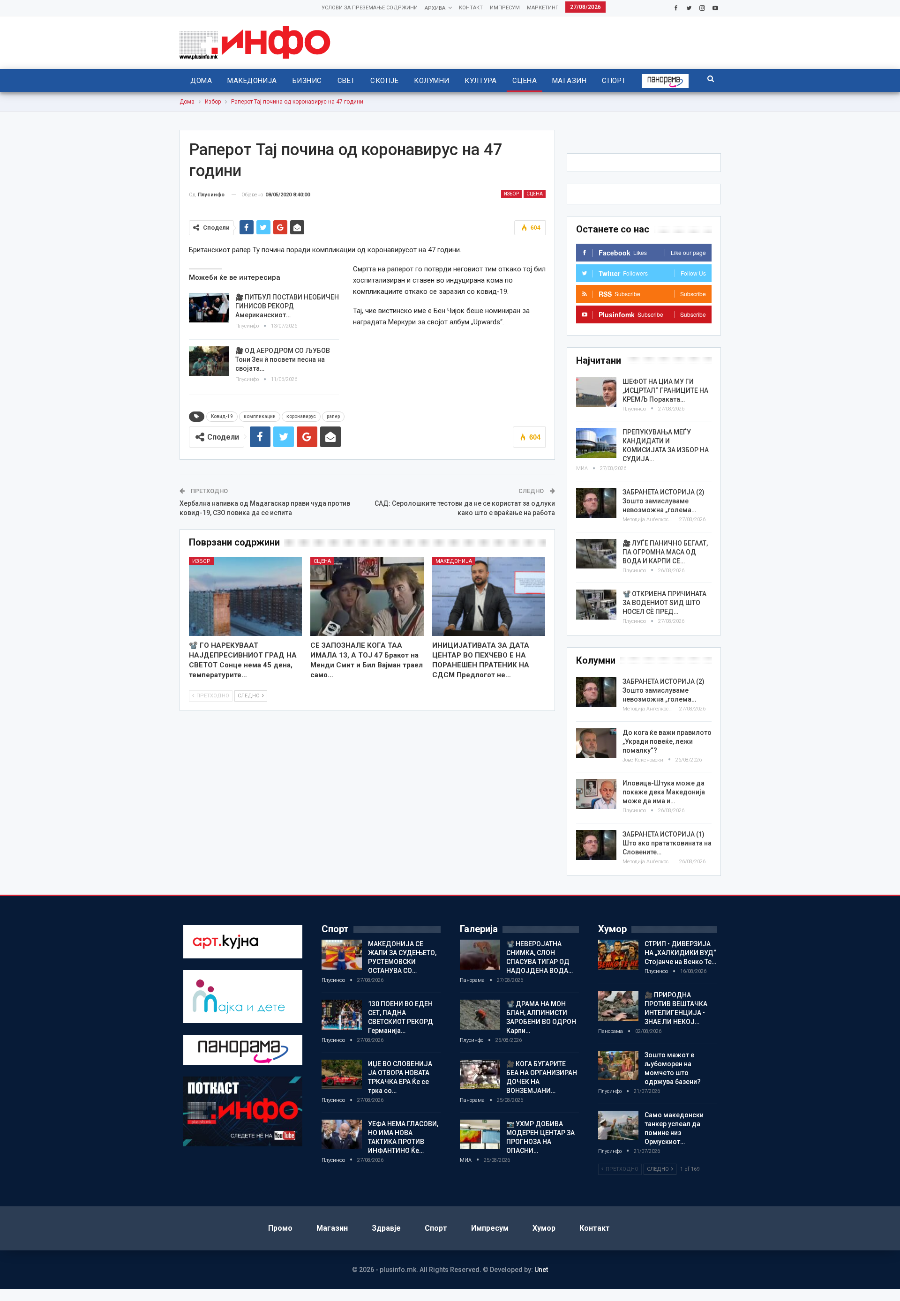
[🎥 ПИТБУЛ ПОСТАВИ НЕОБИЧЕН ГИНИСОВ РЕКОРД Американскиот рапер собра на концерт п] (209, 308)
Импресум (505, 8)
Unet (541, 1269)
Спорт (614, 80)
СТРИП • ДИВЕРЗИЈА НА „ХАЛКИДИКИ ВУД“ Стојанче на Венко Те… (680, 952)
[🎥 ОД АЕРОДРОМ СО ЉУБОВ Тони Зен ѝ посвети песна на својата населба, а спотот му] (209, 361)
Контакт (471, 8)
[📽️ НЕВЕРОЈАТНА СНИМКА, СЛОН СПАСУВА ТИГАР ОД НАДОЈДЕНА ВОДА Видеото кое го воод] (480, 955)
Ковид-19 (222, 416)
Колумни (431, 80)
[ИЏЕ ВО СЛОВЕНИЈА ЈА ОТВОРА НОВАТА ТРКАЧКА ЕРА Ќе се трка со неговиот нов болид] (342, 1075)
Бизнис (307, 80)
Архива (435, 8)
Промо (280, 1228)
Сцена (524, 80)
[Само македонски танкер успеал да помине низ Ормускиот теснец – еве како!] (618, 1126)
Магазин (569, 80)
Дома (201, 80)
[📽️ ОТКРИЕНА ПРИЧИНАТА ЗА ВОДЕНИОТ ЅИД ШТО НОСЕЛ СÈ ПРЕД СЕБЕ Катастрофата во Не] (596, 605)
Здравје (386, 1228)
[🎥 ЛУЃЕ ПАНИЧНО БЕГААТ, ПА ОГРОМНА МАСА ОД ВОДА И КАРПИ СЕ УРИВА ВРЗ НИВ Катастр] (596, 554)
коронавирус (301, 416)
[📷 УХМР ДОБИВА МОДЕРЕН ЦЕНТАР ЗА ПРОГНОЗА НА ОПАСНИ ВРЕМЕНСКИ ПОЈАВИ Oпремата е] (480, 1135)
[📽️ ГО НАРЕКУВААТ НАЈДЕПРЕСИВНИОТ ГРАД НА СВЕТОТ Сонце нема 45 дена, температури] (245, 596)
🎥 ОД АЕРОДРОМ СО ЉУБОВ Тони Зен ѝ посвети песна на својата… (282, 359)
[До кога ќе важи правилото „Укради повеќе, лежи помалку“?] (596, 743)
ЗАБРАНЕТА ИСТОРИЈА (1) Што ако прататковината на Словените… (667, 843)
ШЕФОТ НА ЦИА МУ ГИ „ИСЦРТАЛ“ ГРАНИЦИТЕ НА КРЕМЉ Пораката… (665, 390)
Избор (511, 193)
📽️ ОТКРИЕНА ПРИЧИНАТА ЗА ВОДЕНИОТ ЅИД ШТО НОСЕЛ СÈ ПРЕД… (664, 602)
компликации (260, 416)
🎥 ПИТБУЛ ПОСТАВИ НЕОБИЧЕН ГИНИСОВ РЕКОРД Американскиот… (287, 306)
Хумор (543, 1228)
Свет (346, 80)
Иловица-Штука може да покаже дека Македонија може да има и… (663, 792)
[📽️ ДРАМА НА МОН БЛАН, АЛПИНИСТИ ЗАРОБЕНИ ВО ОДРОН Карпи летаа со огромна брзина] (480, 1015)
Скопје (384, 80)
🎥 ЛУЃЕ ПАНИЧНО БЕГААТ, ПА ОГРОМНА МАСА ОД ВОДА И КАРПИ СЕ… (665, 552)
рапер (333, 416)
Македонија (252, 80)
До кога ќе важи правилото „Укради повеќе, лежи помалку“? (667, 741)
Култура (480, 80)
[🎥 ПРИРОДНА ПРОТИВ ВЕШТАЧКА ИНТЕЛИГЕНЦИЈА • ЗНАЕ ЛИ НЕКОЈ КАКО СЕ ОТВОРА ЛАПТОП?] (618, 1006)
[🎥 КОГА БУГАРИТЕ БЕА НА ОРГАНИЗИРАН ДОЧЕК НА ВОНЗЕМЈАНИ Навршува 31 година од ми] (480, 1075)
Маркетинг (542, 8)
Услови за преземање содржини (370, 8)
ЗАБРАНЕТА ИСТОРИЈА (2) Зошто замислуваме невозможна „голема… (663, 501)
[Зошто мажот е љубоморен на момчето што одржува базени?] (618, 1066)
